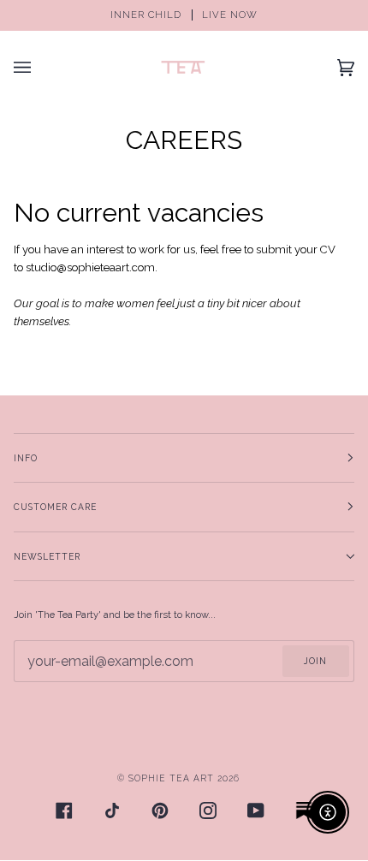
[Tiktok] (112, 810)
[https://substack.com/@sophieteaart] (303, 810)
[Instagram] (208, 810)
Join (315, 661)
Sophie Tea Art (171, 778)
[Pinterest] (160, 810)
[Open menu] (39, 67)
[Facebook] (64, 810)
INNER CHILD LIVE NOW (184, 15)
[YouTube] (255, 810)
